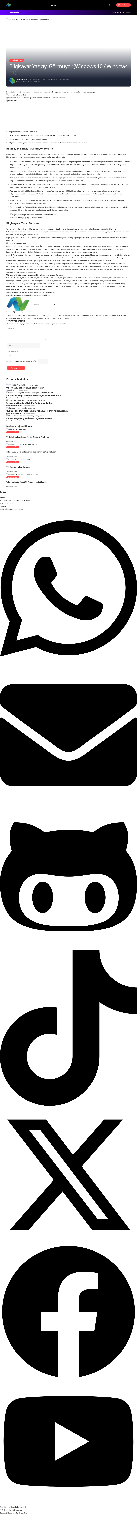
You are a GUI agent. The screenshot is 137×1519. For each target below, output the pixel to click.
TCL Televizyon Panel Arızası (18, 467)
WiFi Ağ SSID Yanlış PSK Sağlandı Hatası (25, 387)
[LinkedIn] (50, 304)
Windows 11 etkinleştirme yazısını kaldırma (33, 295)
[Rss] (109, 5)
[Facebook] (101, 5)
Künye (11, 12)
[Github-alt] (68, 949)
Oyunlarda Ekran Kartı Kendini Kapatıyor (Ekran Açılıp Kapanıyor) (38, 410)
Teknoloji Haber (21, 79)
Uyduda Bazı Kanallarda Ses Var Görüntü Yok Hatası (28, 437)
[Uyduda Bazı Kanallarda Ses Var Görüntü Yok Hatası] (16, 429)
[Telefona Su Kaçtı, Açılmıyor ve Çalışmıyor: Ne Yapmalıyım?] (21, 444)
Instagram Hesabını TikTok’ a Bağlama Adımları (29, 403)
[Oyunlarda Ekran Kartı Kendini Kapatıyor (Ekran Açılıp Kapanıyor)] (21, 408)
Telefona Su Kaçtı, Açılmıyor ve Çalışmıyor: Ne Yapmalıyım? (31, 452)
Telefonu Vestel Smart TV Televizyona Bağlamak (26, 482)
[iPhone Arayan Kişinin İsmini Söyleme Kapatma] (25, 416)
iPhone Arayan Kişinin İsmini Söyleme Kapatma (29, 418)
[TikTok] (107, 5)
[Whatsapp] (68, 665)
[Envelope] (68, 802)
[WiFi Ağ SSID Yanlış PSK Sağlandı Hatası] (22, 385)
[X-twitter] (68, 1242)
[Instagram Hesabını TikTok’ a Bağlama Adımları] (25, 400)
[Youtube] (68, 1501)
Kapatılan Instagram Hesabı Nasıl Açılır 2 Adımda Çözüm (33, 395)
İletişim (16, 12)
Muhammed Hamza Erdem (14, 405)
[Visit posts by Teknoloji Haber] (12, 81)
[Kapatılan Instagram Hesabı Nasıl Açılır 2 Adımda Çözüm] (29, 392)
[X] (103, 5)
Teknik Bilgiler (17, 60)
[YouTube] (105, 5)
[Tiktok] (68, 1105)
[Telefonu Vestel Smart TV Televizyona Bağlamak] (22, 474)
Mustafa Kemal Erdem (13, 398)
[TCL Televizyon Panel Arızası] (18, 459)
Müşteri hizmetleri (20, 1513)
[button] (113, 5)
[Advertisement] (68, 116)
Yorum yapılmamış (49, 79)
